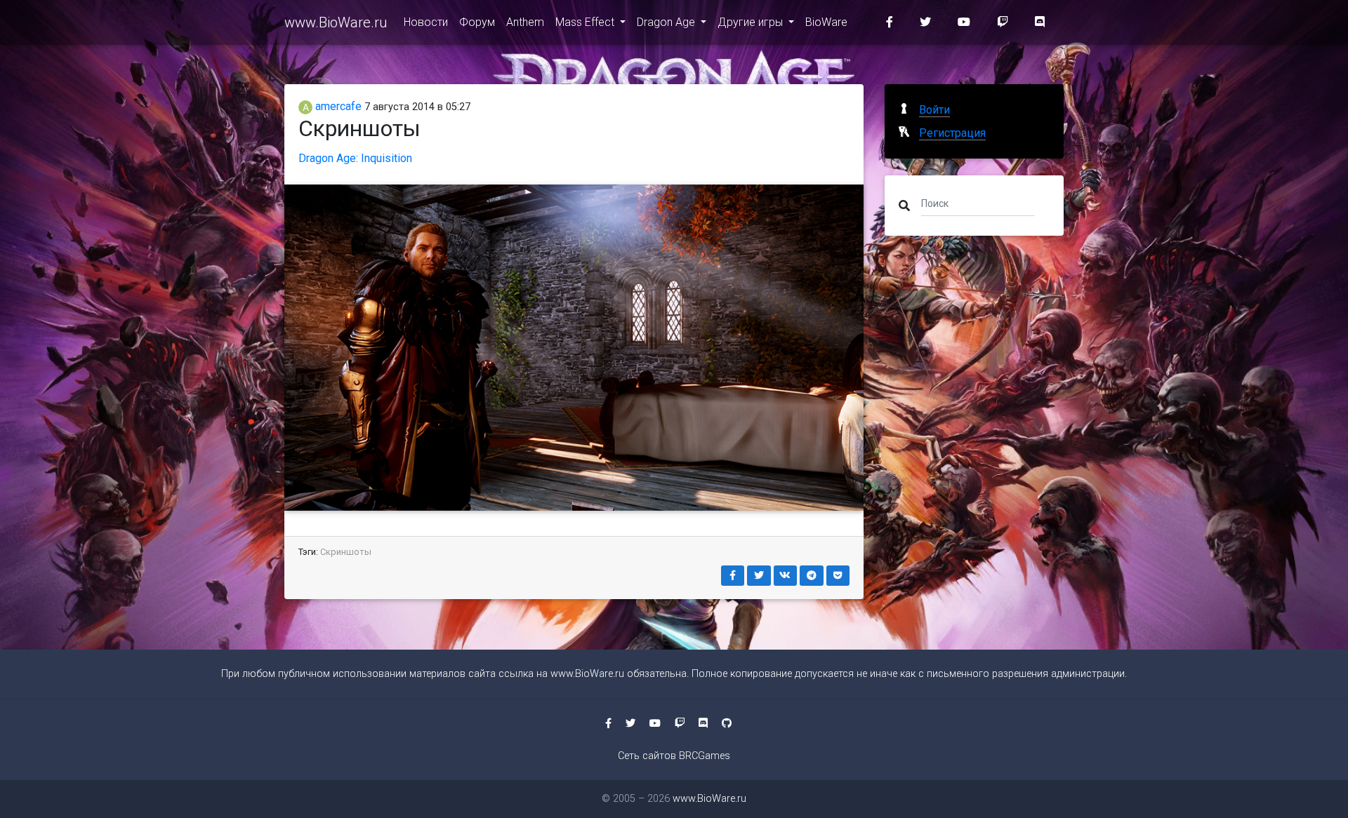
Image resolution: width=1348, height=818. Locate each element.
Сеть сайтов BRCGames (674, 756)
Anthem (525, 22)
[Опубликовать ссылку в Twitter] (759, 575)
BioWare (826, 22)
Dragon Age (667, 22)
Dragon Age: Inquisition (355, 158)
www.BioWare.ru (335, 22)
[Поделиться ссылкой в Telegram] (812, 575)
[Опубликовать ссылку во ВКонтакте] (786, 575)
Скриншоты (345, 552)
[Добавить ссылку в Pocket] (838, 575)
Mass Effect (586, 22)
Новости (426, 22)
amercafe (337, 106)
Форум (477, 22)
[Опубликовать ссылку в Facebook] (733, 575)
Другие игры (752, 22)
